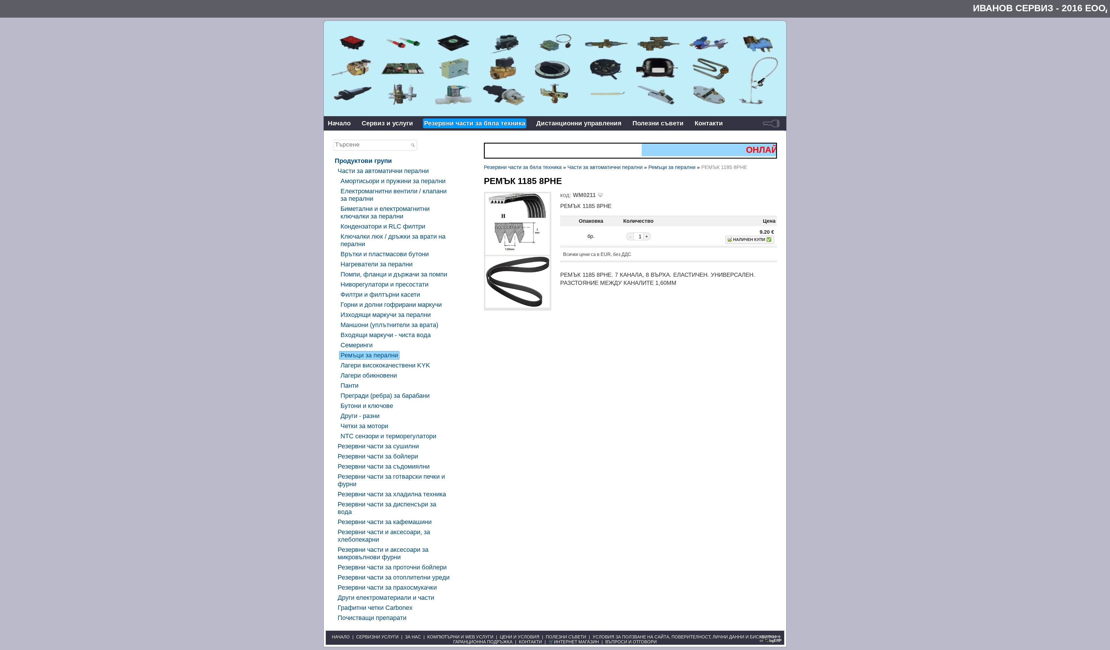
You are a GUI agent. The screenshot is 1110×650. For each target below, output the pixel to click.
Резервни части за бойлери (378, 456)
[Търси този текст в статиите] (412, 145)
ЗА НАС (413, 636)
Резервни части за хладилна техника (392, 494)
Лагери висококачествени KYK (385, 365)
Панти (349, 385)
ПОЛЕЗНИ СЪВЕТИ (566, 636)
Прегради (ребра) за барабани (385, 395)
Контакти (709, 123)
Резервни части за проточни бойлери (392, 567)
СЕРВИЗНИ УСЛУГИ (377, 636)
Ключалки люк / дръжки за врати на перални (393, 240)
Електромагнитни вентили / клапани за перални (394, 194)
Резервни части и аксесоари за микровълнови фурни (383, 553)
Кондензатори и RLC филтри (383, 226)
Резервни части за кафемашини (385, 521)
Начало (339, 123)
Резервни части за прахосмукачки (387, 587)
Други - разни (360, 415)
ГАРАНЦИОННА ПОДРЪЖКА (483, 641)
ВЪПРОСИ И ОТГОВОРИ (631, 641)
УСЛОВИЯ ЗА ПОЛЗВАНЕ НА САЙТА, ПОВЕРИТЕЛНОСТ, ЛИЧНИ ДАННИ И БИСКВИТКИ (684, 636)
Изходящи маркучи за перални (386, 314)
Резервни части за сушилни (378, 446)
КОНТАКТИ (530, 641)
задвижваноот (771, 638)
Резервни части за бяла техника (474, 123)
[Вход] (771, 123)
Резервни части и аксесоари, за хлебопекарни (384, 535)
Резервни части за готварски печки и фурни (391, 480)
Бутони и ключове (367, 405)
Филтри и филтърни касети (380, 294)
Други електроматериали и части (386, 597)
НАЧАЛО (341, 636)
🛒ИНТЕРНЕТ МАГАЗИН (573, 641)
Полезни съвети (658, 123)
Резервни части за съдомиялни (384, 466)
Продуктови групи (363, 160)
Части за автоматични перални (383, 170)
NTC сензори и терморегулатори (388, 436)
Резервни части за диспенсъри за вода (387, 508)
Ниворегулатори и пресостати (384, 284)
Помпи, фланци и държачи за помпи (394, 274)
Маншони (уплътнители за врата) (389, 324)
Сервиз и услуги (387, 123)
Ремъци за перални (369, 355)
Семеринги (357, 345)
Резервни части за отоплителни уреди (393, 577)
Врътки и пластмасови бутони (385, 254)
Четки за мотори (364, 426)
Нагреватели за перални (376, 264)
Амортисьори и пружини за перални (393, 181)
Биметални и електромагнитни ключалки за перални (385, 212)
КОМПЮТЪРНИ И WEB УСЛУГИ (460, 636)
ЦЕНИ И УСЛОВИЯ (519, 636)
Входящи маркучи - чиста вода (386, 335)
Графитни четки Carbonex (375, 607)
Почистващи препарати (372, 617)
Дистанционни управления (578, 123)
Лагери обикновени (369, 375)
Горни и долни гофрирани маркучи (391, 304)
